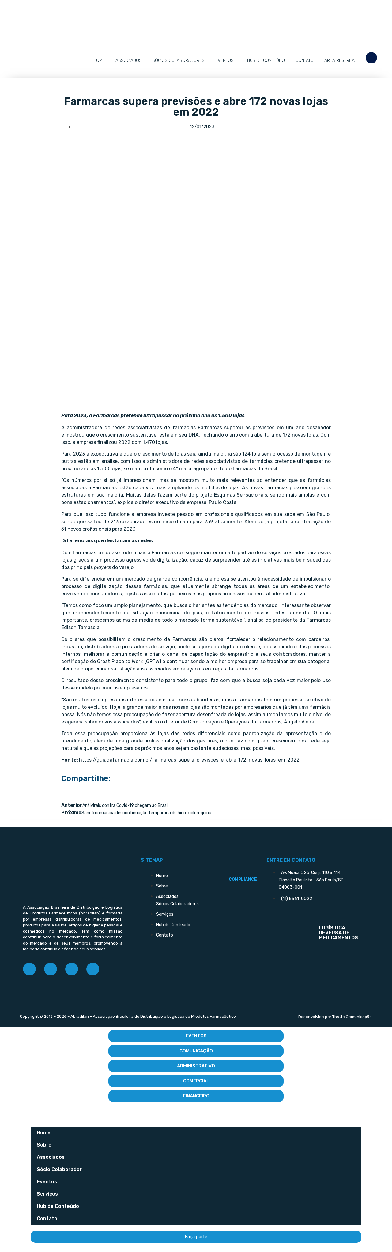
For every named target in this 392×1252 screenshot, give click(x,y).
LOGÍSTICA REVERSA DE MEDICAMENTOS (338, 933)
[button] (371, 57)
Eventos (224, 60)
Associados (128, 60)
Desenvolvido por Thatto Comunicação (335, 1016)
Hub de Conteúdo (266, 60)
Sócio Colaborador (59, 1169)
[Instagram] (50, 969)
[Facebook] (29, 969)
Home (99, 60)
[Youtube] (92, 969)
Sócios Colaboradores (178, 60)
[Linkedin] (71, 969)
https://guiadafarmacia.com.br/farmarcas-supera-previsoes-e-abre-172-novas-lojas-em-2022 (189, 760)
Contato (305, 60)
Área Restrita (339, 60)
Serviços (47, 1194)
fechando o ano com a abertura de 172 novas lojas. (260, 435)
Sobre (44, 1145)
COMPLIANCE (243, 879)
